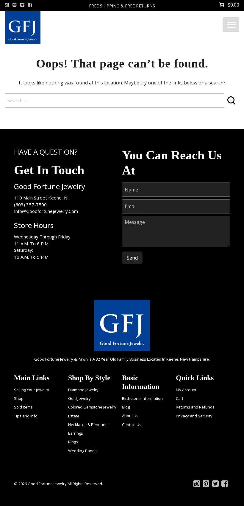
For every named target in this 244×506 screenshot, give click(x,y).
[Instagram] (7, 4)
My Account (186, 389)
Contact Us (131, 424)
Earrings (75, 433)
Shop (19, 398)
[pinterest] (14, 4)
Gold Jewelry (79, 398)
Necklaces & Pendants (88, 424)
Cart (179, 398)
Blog (126, 407)
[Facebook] (30, 4)
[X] (22, 4)
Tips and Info (25, 416)
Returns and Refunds (195, 407)
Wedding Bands (82, 450)
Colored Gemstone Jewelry (92, 407)
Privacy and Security (194, 416)
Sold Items (23, 407)
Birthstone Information (142, 398)
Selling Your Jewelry (31, 389)
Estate (73, 416)
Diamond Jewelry (83, 389)
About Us (130, 415)
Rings (73, 441)
